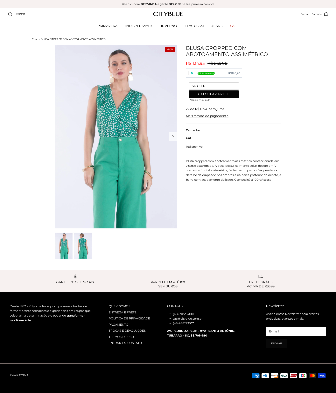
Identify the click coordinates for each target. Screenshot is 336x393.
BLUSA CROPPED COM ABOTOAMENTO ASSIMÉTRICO (73, 39)
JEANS (217, 26)
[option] (116, 136)
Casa (35, 39)
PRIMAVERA (107, 26)
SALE (234, 26)
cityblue (23, 374)
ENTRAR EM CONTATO (125, 343)
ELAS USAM (194, 26)
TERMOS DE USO (121, 337)
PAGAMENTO (119, 324)
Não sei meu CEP (200, 99)
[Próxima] (173, 136)
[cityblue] (168, 14)
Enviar (276, 343)
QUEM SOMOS (119, 306)
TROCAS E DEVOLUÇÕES (127, 330)
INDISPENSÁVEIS (139, 26)
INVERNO (169, 26)
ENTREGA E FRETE (122, 312)
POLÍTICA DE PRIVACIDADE (129, 318)
